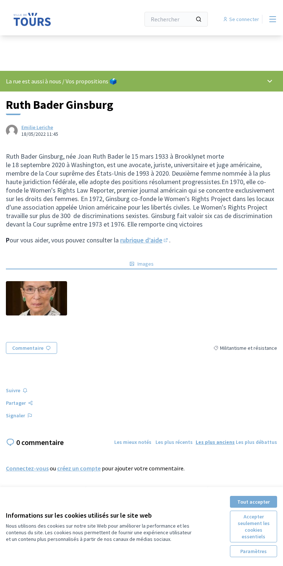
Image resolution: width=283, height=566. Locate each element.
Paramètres (253, 551)
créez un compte (79, 468)
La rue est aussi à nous (33, 81)
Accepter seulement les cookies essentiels (254, 526)
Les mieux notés (132, 442)
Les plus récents (174, 442)
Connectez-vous (27, 468)
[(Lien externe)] (36, 298)
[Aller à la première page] (55, 19)
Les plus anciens (215, 442)
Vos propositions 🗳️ (91, 81)
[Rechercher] (199, 19)
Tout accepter (253, 501)
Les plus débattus (256, 442)
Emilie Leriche (37, 127)
